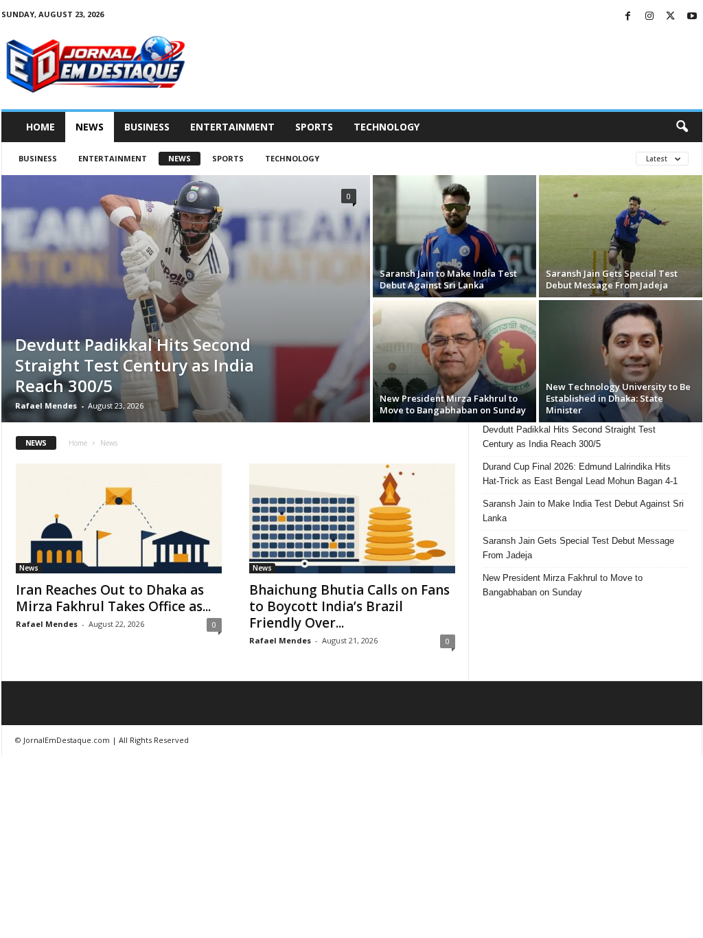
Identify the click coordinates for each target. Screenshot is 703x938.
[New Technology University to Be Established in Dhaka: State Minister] (620, 361)
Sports (314, 126)
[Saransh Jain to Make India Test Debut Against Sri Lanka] (454, 236)
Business (147, 126)
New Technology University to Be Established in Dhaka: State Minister (618, 398)
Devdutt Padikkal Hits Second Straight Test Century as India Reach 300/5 (134, 365)
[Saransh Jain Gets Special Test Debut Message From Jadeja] (620, 236)
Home (40, 126)
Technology (386, 126)
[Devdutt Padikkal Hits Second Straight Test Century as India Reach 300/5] (185, 298)
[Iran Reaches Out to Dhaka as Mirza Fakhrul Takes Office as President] (119, 518)
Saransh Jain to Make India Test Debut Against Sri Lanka (448, 279)
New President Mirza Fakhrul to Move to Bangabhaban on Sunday (453, 404)
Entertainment (232, 126)
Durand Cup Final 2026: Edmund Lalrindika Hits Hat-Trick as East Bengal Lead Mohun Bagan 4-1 (580, 473)
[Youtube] (692, 17)
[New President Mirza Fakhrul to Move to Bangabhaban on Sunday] (454, 361)
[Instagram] (649, 17)
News (90, 126)
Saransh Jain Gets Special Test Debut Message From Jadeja (612, 279)
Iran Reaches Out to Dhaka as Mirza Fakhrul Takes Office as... (113, 598)
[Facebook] (628, 17)
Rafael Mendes (46, 405)
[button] (682, 127)
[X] (670, 17)
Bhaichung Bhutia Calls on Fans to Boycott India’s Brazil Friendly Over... (349, 606)
